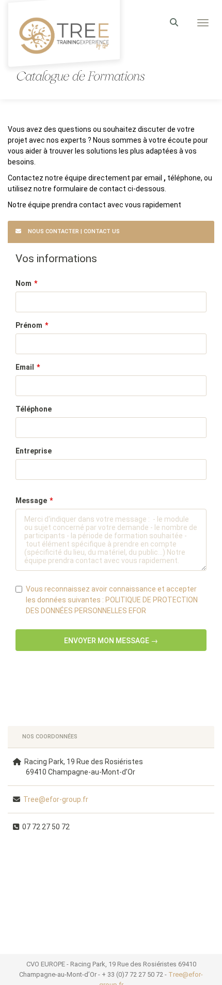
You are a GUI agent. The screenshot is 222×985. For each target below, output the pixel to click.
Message (31, 500)
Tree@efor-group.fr (55, 799)
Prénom (28, 325)
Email (24, 367)
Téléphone (33, 409)
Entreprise (33, 451)
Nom (23, 283)
